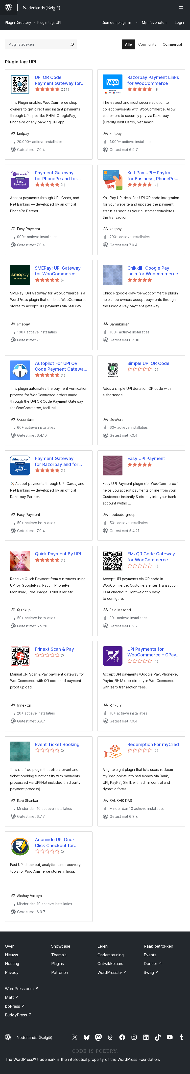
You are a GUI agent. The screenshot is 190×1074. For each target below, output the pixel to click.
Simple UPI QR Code (148, 363)
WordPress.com (22, 988)
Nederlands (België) (34, 1037)
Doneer (153, 963)
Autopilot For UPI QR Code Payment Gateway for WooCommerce (60, 366)
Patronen (59, 972)
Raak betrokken (158, 946)
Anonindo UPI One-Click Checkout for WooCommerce (54, 842)
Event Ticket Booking (57, 744)
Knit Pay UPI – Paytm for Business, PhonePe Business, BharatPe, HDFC (151, 175)
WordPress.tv (112, 972)
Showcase (60, 946)
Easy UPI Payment (146, 458)
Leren (102, 946)
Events (150, 954)
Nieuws (11, 954)
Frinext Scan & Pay (54, 649)
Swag (151, 972)
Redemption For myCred (153, 744)
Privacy (12, 972)
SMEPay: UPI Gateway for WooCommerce (58, 270)
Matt (12, 997)
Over (9, 946)
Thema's (59, 954)
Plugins (57, 963)
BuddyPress (18, 1014)
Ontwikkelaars (110, 963)
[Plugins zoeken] (72, 44)
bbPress (15, 1006)
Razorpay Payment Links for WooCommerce (153, 80)
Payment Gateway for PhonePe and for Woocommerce (56, 175)
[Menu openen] (182, 7)
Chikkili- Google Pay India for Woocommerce (152, 270)
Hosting (12, 963)
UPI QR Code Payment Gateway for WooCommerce (58, 80)
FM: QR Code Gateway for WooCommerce (151, 556)
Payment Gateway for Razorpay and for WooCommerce (56, 461)
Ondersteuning (110, 954)
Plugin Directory (18, 22)
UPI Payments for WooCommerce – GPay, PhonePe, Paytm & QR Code (152, 652)
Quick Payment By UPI (58, 553)
